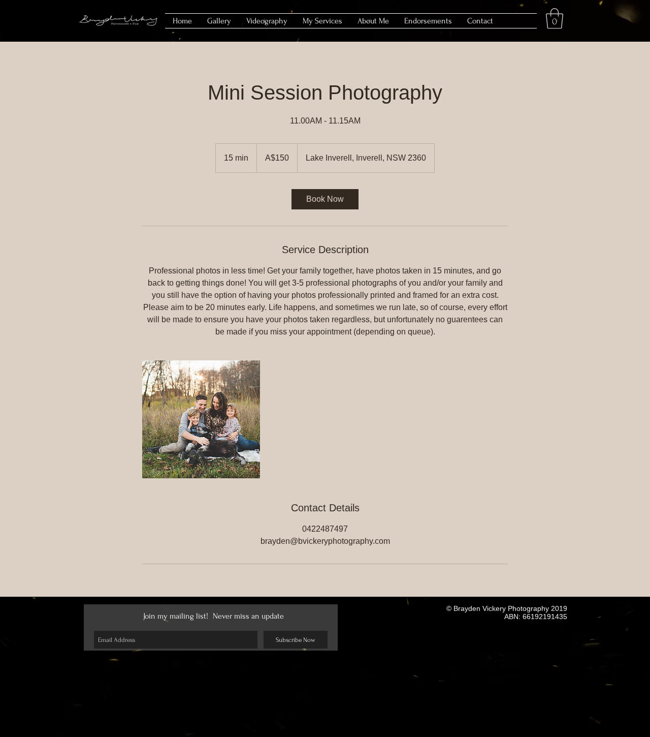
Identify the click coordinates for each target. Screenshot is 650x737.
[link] (325, 199)
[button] (554, 18)
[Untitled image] (201, 419)
